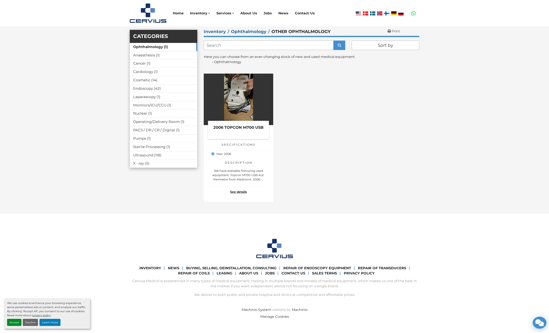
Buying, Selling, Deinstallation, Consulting (231, 268)
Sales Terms (324, 273)
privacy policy (41, 315)
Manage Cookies (274, 317)
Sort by (385, 45)
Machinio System (256, 310)
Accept (14, 322)
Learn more (50, 322)
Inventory (198, 13)
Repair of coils (194, 273)
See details (238, 192)
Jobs (268, 13)
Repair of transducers (382, 268)
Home (178, 13)
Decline (30, 322)
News (283, 13)
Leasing (224, 273)
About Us (248, 13)
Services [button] (223, 13)
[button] (200, 13)
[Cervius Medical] (274, 248)
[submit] (339, 45)
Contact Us (305, 13)
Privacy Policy (359, 273)
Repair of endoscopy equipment (317, 268)
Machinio (300, 310)
